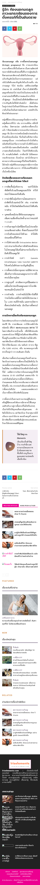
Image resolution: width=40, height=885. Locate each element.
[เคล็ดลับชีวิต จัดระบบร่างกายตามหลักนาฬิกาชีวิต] (7, 545)
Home (4, 2)
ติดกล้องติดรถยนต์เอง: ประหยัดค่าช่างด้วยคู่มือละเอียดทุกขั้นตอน (25, 674)
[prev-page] (3, 575)
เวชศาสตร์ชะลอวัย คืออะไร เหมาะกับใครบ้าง (24, 846)
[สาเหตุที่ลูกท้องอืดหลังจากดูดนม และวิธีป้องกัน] (7, 524)
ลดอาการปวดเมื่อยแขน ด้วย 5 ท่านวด (24, 512)
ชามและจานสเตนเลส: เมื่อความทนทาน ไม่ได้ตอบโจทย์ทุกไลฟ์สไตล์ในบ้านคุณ (24, 685)
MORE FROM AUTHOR (27, 505)
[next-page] (7, 575)
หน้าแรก (7, 872)
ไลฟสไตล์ (15, 872)
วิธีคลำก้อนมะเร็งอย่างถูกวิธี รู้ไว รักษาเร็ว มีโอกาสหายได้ (26, 565)
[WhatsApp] (20, 28)
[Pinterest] (14, 28)
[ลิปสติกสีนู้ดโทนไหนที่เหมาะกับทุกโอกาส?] (7, 838)
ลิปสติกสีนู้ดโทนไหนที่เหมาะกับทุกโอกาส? (26, 836)
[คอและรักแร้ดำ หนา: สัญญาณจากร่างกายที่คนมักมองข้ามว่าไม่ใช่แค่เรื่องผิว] (7, 814)
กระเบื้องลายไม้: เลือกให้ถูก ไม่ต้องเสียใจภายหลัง (24, 651)
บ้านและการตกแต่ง (15, 876)
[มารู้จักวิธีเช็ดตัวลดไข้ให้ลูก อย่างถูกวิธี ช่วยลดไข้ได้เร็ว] (7, 535)
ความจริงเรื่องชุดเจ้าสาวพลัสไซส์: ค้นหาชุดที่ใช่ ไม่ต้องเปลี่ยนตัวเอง (19, 622)
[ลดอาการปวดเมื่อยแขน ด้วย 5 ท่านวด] (7, 514)
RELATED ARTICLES (10, 505)
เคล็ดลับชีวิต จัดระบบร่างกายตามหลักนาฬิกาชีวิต (25, 544)
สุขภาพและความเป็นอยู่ (15, 2)
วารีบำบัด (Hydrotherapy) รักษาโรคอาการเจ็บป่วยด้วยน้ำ (10, 494)
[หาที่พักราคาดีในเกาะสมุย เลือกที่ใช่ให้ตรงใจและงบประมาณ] (7, 859)
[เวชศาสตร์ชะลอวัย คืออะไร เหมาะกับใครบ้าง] (7, 848)
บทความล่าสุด (26, 876)
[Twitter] (9, 28)
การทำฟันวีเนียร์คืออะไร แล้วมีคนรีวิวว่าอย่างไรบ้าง (26, 555)
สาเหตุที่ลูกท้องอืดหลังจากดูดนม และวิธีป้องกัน (25, 523)
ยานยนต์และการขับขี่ (12, 874)
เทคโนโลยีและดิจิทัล (26, 874)
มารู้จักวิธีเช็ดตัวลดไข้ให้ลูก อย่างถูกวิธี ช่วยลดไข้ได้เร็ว (25, 533)
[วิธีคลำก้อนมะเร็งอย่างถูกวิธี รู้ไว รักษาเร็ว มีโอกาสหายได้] (7, 567)
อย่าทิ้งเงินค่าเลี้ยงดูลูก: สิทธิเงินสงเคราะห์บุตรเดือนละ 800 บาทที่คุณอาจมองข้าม (26, 798)
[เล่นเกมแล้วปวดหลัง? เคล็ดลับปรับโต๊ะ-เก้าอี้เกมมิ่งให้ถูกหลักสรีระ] (7, 823)
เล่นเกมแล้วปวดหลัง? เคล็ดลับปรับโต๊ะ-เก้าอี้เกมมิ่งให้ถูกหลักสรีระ (25, 819)
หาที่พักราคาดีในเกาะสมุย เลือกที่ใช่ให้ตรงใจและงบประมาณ (26, 857)
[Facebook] (4, 28)
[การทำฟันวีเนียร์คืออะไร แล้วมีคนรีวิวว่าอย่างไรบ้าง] (7, 556)
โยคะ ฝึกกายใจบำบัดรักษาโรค (30, 492)
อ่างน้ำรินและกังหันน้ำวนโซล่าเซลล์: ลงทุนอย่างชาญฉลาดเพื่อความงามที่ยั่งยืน (24, 662)
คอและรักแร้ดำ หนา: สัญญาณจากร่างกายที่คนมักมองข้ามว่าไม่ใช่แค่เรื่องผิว (25, 809)
